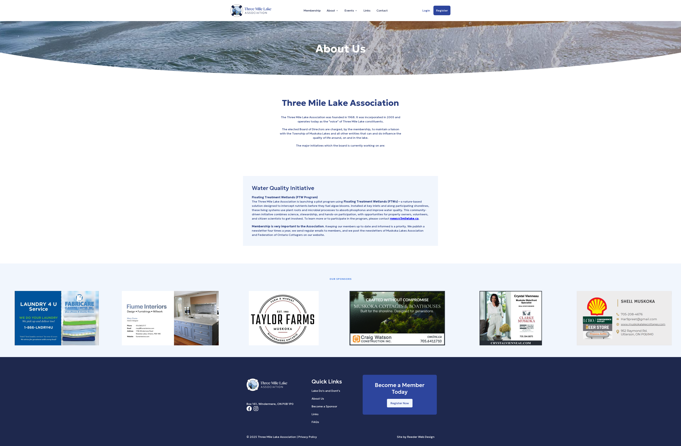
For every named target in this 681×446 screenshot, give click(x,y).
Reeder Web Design (420, 437)
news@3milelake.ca (404, 218)
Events (349, 10)
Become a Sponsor (324, 406)
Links (367, 10)
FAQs (315, 422)
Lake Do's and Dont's (326, 390)
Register (442, 10)
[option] (57, 318)
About (331, 10)
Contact (382, 10)
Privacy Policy (307, 437)
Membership (312, 10)
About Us (318, 398)
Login (426, 10)
